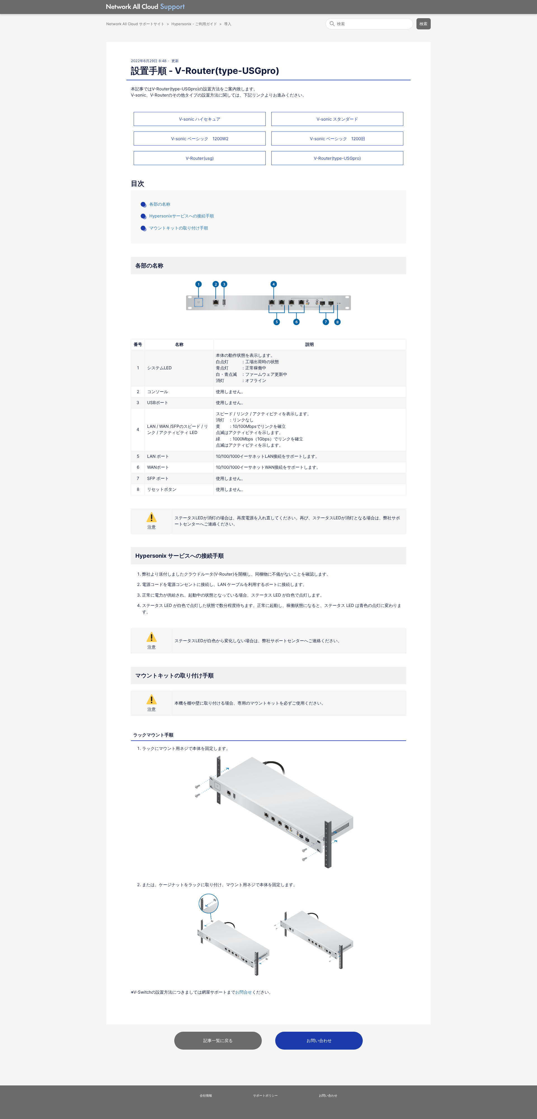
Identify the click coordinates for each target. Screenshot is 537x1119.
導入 (227, 24)
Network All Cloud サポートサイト (135, 24)
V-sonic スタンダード (337, 119)
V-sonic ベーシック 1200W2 (200, 138)
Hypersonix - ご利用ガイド (194, 24)
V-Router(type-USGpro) (337, 158)
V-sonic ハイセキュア (199, 119)
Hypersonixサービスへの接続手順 (181, 216)
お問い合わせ (319, 1040)
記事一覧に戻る (218, 1040)
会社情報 (206, 1095)
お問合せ (243, 992)
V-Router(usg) (200, 158)
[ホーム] (145, 7)
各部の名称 (159, 204)
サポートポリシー (265, 1095)
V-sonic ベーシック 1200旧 (337, 138)
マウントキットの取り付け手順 (178, 228)
